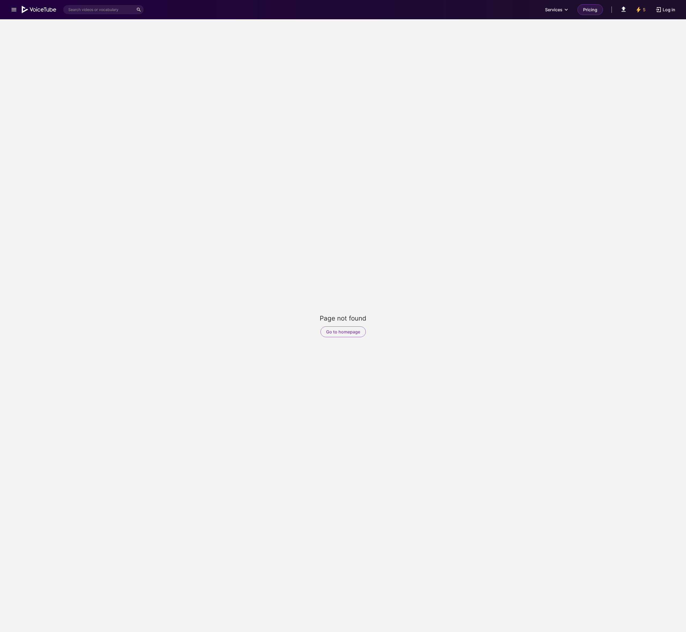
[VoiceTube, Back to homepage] (39, 9)
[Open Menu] (14, 9)
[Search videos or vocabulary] (138, 9)
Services (553, 9)
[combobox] (99, 9)
